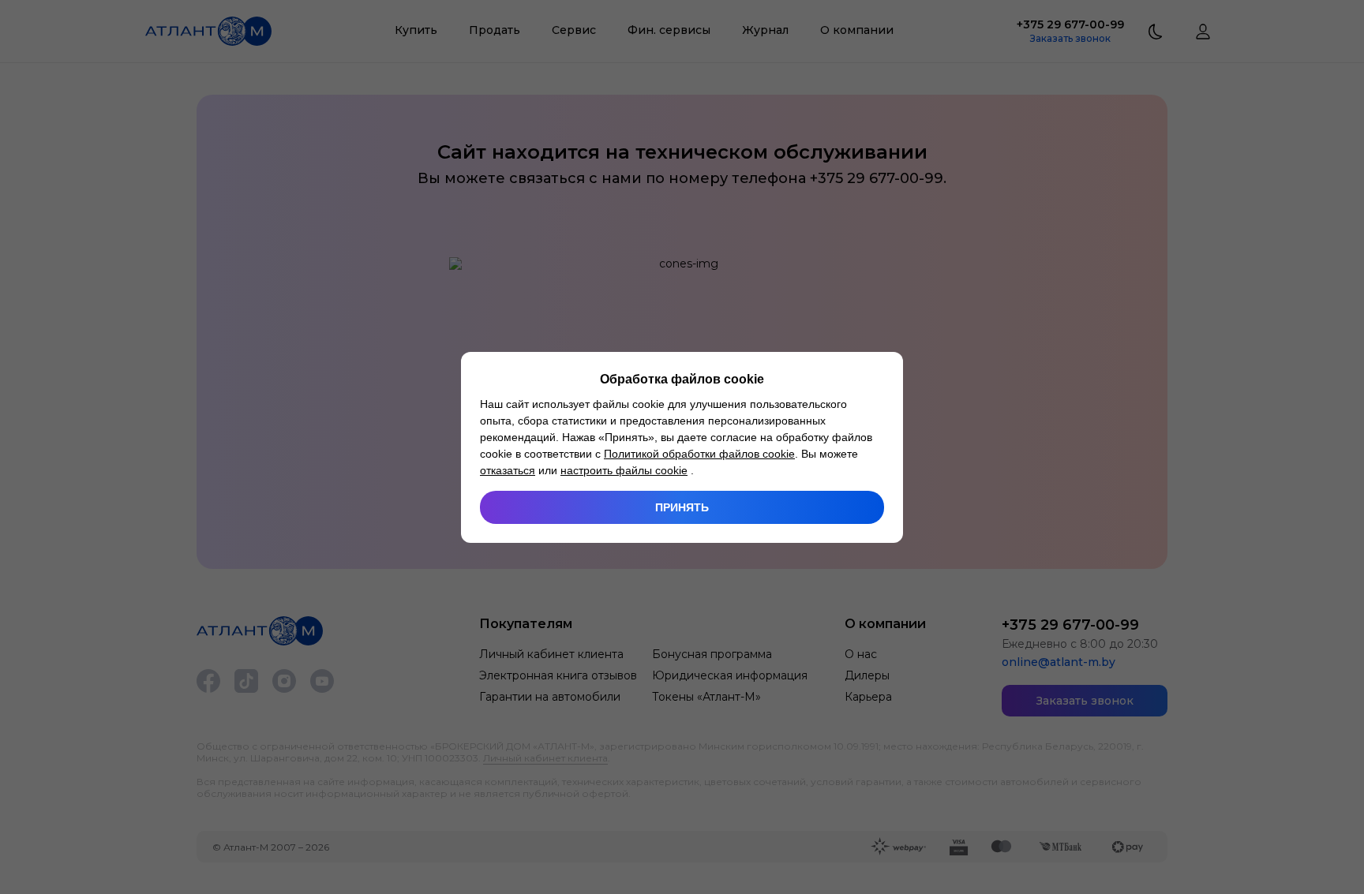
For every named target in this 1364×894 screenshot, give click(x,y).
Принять (682, 507)
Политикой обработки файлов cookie (699, 453)
